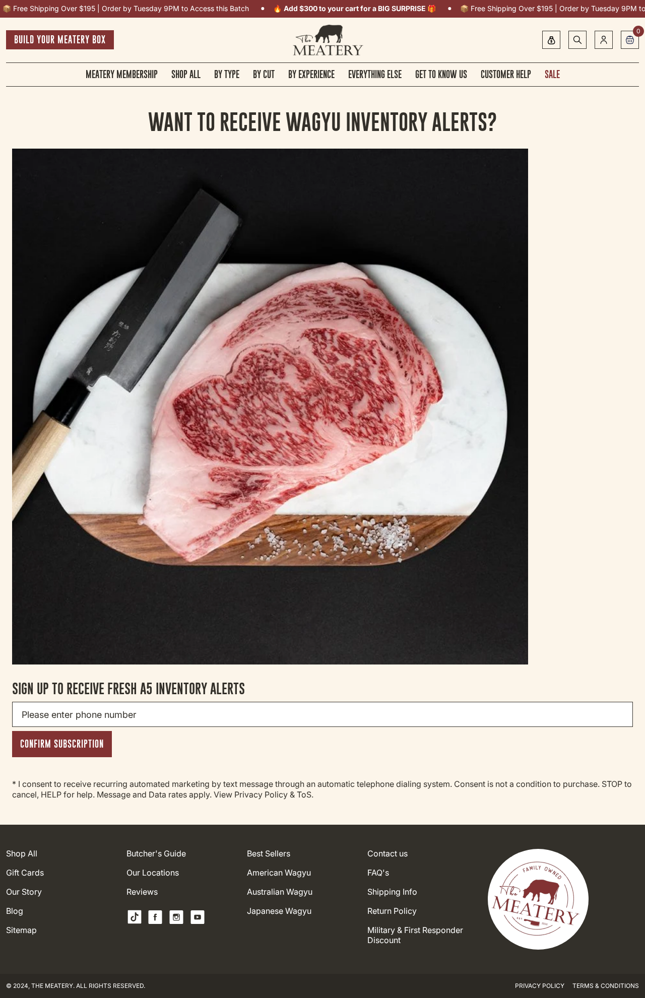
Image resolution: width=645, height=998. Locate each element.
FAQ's (378, 873)
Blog (14, 911)
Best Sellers (268, 853)
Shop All (21, 853)
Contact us (387, 853)
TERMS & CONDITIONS (605, 985)
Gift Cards (25, 873)
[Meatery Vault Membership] (551, 40)
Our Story (24, 892)
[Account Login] (604, 40)
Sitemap (21, 930)
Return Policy (392, 911)
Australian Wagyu (279, 892)
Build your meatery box (60, 39)
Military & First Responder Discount (415, 935)
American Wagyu (279, 873)
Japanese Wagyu (279, 911)
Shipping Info (392, 892)
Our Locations (152, 873)
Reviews (142, 892)
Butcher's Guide (156, 853)
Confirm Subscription (62, 744)
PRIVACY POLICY (539, 985)
